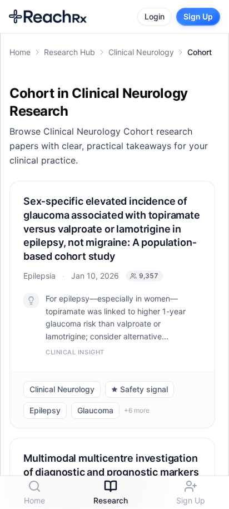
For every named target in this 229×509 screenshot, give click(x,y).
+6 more (137, 411)
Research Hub (69, 52)
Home (20, 52)
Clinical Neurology (141, 52)
